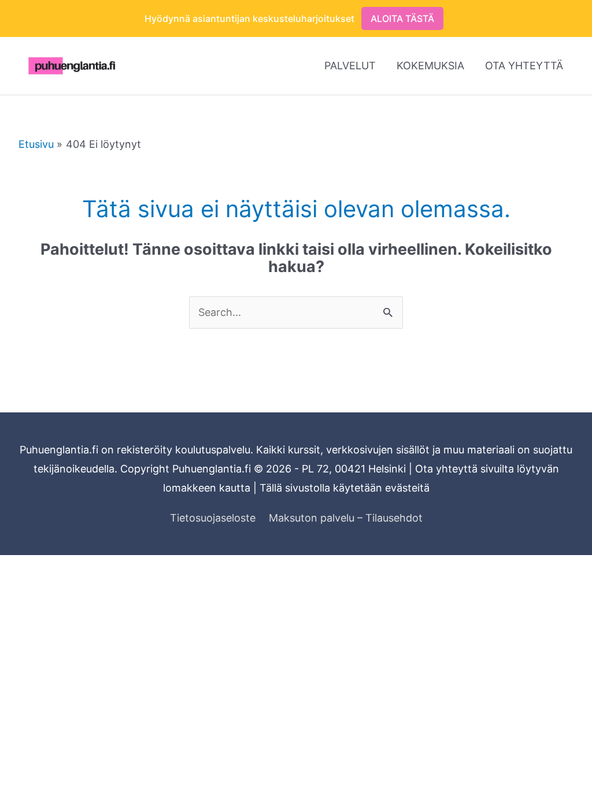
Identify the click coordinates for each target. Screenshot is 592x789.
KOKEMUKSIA (430, 65)
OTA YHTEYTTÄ (524, 65)
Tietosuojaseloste (213, 518)
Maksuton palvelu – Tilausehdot (346, 518)
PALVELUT (350, 65)
